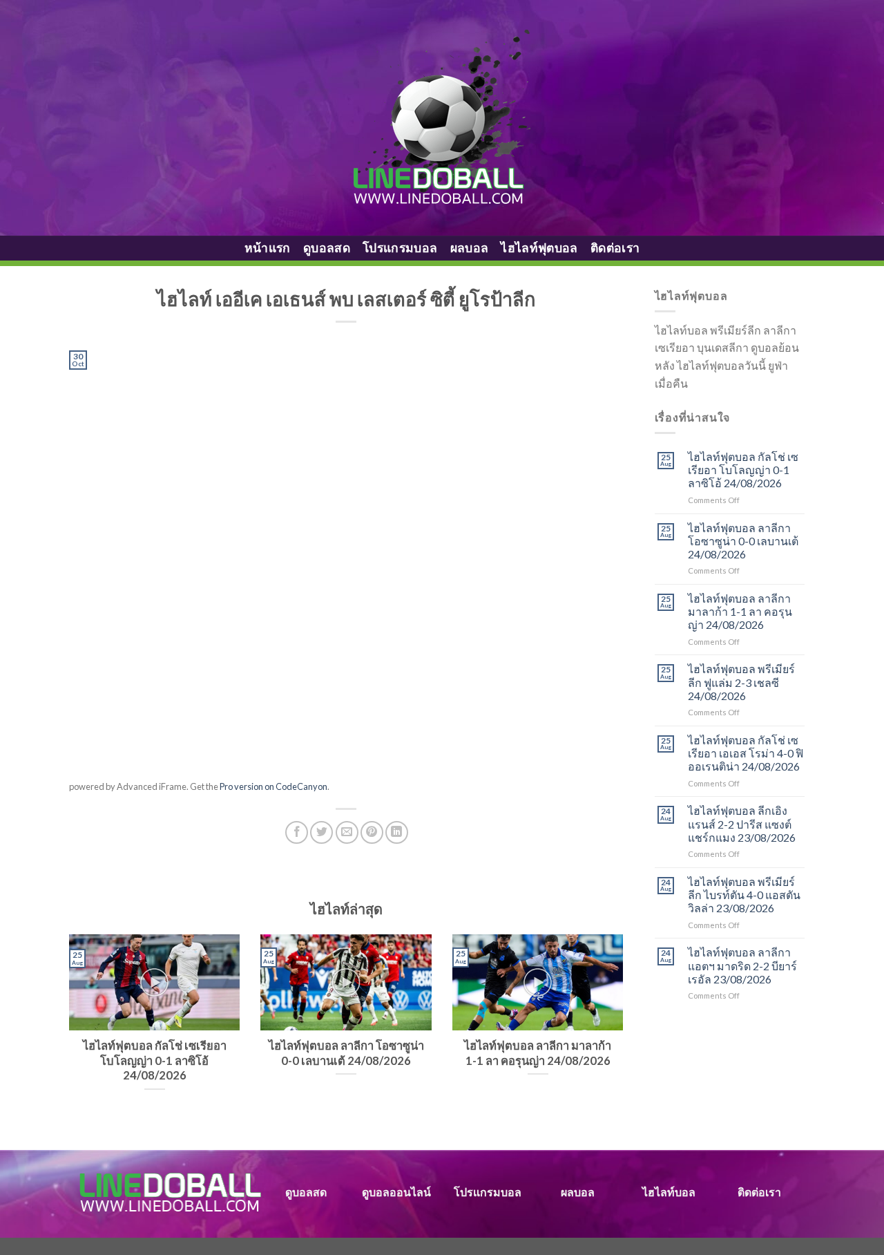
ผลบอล (469, 247)
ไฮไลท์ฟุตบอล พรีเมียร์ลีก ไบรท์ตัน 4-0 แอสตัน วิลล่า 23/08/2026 (744, 894)
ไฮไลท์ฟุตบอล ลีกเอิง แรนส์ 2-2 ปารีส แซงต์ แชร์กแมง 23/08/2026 (742, 823)
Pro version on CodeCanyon (273, 786)
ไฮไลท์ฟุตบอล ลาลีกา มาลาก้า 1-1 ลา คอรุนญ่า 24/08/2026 (740, 611)
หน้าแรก (267, 247)
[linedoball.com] (442, 118)
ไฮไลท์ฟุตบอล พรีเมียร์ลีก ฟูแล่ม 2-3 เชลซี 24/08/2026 (741, 681)
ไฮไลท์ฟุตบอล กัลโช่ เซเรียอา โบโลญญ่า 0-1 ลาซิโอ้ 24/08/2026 (743, 469)
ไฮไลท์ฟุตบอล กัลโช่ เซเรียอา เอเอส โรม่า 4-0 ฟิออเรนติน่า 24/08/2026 (745, 753)
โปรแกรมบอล (400, 247)
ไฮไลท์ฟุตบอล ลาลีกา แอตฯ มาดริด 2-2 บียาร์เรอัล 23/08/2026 (742, 965)
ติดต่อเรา (615, 247)
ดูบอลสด (326, 247)
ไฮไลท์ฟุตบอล (539, 247)
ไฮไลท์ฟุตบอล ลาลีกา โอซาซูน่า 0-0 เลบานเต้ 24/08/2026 (743, 540)
